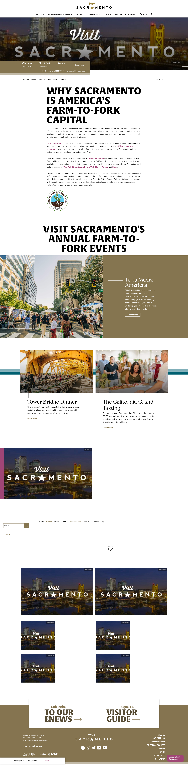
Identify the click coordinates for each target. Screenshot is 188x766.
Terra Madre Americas (139, 282)
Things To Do (95, 14)
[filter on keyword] (26, 525)
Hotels (40, 14)
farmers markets (96, 158)
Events (79, 14)
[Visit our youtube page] (104, 748)
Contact (159, 755)
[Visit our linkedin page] (99, 748)
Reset (6, 534)
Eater (114, 167)
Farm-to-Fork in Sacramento (58, 79)
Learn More (32, 418)
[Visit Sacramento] (94, 6)
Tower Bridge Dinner (52, 402)
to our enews (59, 715)
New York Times (93, 167)
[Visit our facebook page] (83, 748)
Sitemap (160, 759)
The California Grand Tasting (128, 405)
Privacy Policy (156, 745)
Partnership (157, 741)
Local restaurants (54, 143)
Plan (108, 14)
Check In (27, 63)
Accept (46, 760)
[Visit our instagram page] (88, 748)
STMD (161, 748)
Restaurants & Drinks (60, 14)
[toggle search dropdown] (151, 14)
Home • (26, 79)
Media (161, 735)
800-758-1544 (61, 71)
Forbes (105, 167)
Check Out (44, 63)
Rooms (61, 63)
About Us (159, 738)
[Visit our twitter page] (94, 748)
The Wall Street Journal (74, 167)
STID (162, 752)
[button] (175, 758)
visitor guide (122, 715)
